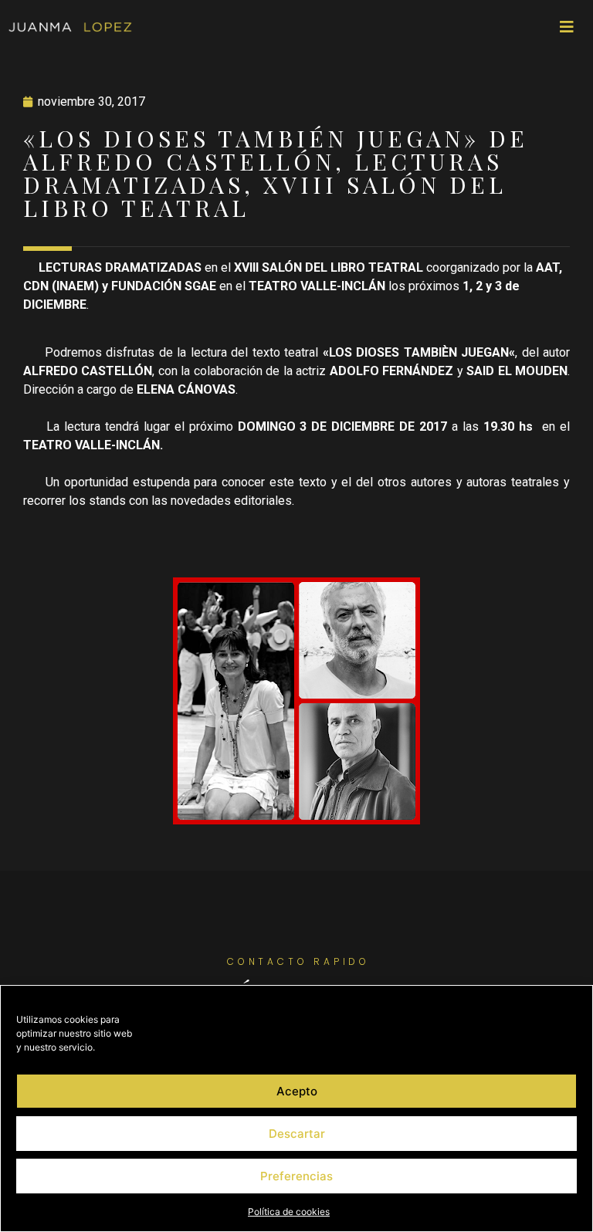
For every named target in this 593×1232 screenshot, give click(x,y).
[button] (566, 27)
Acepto (296, 1091)
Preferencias (296, 1176)
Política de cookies (289, 1211)
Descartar (297, 1133)
